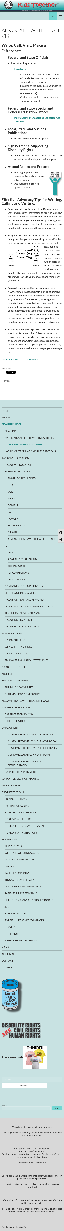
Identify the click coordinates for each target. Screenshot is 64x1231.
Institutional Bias (17, 805)
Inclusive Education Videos (23, 626)
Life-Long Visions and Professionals (29, 899)
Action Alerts (11, 953)
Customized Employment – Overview (29, 734)
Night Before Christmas (21, 940)
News (5, 947)
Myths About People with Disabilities (29, 437)
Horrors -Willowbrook (21, 812)
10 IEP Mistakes (17, 565)
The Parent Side (12, 1057)
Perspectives (10, 839)
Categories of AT (16, 720)
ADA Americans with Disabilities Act (31, 538)
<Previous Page (10, 359)
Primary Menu (60, 16)
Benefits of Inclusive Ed (20, 592)
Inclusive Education (15, 457)
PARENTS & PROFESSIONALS (21, 893)
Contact (7, 960)
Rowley (13, 518)
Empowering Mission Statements (26, 660)
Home (5, 410)
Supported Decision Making (20, 778)
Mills (11, 498)
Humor (6, 906)
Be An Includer (12, 424)
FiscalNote (20, 68)
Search (5, 1105)
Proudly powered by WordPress (15, 1227)
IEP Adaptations (18, 572)
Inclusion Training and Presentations (30, 451)
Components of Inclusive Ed (24, 586)
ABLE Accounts (11, 785)
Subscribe (24, 1086)
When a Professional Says (22, 852)
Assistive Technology (16, 707)
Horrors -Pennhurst (18, 819)
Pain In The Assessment (19, 859)
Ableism (7, 673)
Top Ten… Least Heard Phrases (24, 920)
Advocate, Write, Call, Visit (23, 444)
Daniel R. (13, 505)
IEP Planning (16, 579)
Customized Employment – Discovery (32, 747)
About (6, 417)
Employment (10, 727)
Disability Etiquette (15, 666)
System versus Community (22, 693)
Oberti (12, 491)
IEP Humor (11, 933)
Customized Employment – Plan (29, 754)
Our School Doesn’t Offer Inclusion (29, 606)
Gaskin (12, 532)
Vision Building (12, 633)
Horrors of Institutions (21, 832)
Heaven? (10, 926)
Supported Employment (20, 771)
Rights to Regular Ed (18, 471)
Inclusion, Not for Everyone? (24, 599)
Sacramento (16, 525)
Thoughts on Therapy (19, 879)
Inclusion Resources (18, 619)
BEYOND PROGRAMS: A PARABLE (24, 886)
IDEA (11, 484)
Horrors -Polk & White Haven (24, 825)
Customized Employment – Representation (25, 763)
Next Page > (33, 359)
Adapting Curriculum (22, 559)
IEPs (7, 545)
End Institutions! (13, 792)
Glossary (8, 967)
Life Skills (11, 866)
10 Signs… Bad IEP (16, 913)
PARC (11, 511)
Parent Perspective (17, 872)
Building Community (16, 680)
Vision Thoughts (16, 653)
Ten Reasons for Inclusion (22, 613)
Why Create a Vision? (18, 646)
